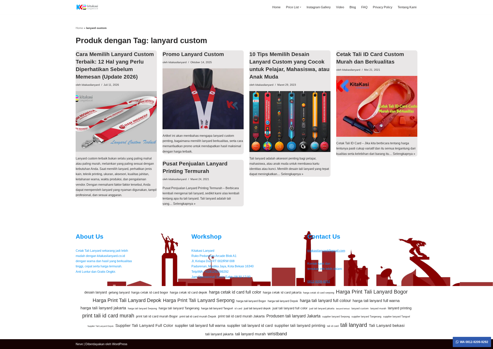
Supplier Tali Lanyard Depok (100, 326)
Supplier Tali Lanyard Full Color (144, 325)
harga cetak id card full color (235, 292)
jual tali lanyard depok (257, 308)
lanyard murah (378, 308)
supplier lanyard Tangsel (396, 316)
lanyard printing (400, 308)
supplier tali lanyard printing (299, 325)
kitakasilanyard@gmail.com (326, 250)
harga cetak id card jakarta (282, 292)
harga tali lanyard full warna (376, 301)
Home (276, 7)
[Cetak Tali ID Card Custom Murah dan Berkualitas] (376, 106)
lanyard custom (360, 308)
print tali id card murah (108, 316)
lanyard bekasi (343, 308)
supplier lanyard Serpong (336, 316)
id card (238, 308)
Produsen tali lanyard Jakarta (293, 316)
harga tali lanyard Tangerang (179, 308)
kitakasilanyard (91, 84)
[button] (300, 7)
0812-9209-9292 (318, 281)
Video (340, 7)
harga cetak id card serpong (318, 292)
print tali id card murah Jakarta (241, 316)
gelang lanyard (119, 292)
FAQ (364, 7)
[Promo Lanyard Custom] (203, 98)
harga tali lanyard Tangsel (217, 308)
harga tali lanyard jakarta (103, 308)
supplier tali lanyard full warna (200, 325)
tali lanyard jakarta (219, 334)
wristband (277, 333)
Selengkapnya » (292, 174)
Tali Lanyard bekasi (387, 325)
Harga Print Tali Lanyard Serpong (199, 300)
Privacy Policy (382, 7)
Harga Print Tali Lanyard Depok (127, 300)
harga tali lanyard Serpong (142, 308)
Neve (79, 344)
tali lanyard (353, 325)
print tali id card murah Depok (197, 316)
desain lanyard (95, 292)
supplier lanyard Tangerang (366, 316)
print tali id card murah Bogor (157, 316)
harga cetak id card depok (188, 292)
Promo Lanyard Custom (193, 54)
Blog (353, 7)
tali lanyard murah (250, 334)
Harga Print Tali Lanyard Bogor (372, 292)
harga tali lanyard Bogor (251, 301)
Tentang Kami (407, 7)
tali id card (333, 326)
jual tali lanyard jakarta (321, 308)
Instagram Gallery (319, 7)
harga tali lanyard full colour (325, 300)
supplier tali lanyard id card (250, 325)
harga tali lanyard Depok (283, 301)
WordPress (119, 344)
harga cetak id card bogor (149, 292)
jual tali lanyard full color (290, 308)
